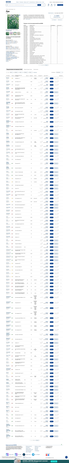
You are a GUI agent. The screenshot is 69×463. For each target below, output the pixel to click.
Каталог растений (29, 446)
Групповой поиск (28, 450)
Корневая (31, 75)
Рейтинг (13, 75)
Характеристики (28, 69)
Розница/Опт (40, 75)
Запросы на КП (28, 448)
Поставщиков (53, 25)
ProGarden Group (8, 30)
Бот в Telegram (37, 454)
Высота (27, 75)
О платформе (37, 450)
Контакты (36, 449)
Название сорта (32, 25)
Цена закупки (46, 75)
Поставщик (7, 75)
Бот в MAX (19, 454)
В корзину (56, 78)
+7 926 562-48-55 (49, 446)
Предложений (59, 25)
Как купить (36, 447)
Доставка (36, 448)
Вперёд (37, 440)
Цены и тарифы (28, 451)
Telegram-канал (28, 454)
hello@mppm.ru (49, 447)
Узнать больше (53, 461)
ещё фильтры (35, 72)
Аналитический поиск (29, 449)
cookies (8, 456)
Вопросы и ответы (38, 446)
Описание (35, 69)
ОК (24, 457)
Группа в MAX (11, 454)
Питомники (28, 447)
